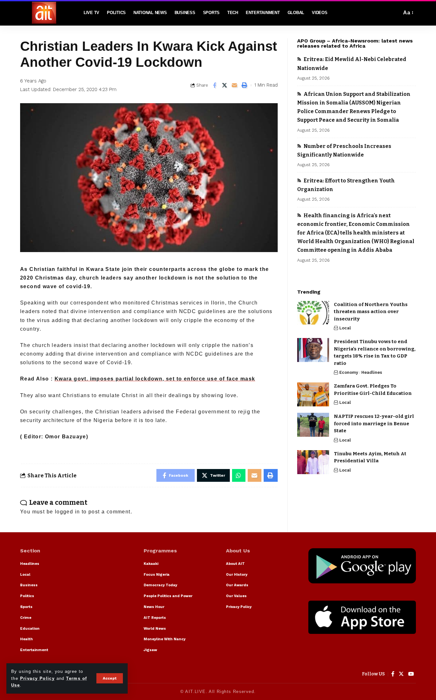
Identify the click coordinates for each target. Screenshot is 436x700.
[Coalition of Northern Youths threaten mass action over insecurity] (313, 313)
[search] (395, 13)
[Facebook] (393, 674)
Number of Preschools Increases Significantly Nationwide (344, 150)
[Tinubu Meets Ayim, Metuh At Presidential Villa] (313, 462)
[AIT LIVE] (44, 13)
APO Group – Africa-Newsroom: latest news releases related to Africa (355, 43)
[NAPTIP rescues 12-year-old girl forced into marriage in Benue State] (313, 425)
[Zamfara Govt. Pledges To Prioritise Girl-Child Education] (313, 394)
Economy (348, 372)
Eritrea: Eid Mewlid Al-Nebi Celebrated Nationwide (351, 63)
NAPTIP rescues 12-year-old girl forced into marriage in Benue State (374, 423)
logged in (67, 511)
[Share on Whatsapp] (238, 475)
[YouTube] (411, 674)
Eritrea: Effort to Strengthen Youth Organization (346, 185)
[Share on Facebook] (214, 85)
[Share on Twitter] (224, 85)
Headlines (371, 372)
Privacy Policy (37, 678)
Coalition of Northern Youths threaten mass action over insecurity (371, 311)
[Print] (244, 85)
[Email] (234, 85)
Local (345, 328)
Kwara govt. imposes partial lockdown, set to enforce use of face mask (155, 378)
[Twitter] (401, 674)
